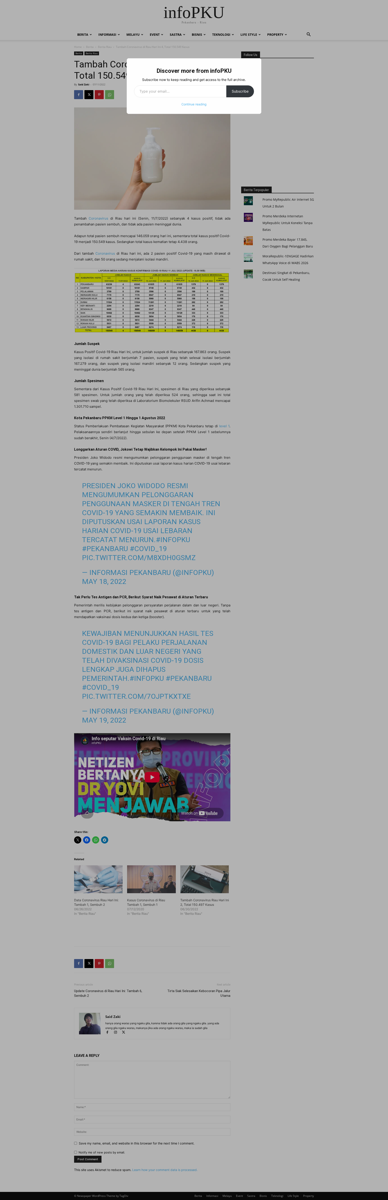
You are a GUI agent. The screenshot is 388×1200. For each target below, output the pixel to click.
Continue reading (194, 104)
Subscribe (240, 91)
